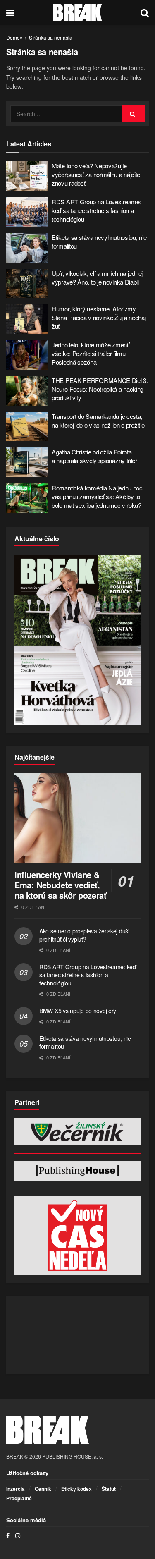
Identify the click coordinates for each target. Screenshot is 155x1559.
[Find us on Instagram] (17, 1535)
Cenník (43, 1488)
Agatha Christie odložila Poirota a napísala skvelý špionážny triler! (95, 456)
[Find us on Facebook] (8, 1535)
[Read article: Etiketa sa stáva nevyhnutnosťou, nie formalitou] (27, 248)
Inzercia (15, 1488)
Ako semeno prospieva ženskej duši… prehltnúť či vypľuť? (87, 935)
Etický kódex (76, 1488)
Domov (14, 37)
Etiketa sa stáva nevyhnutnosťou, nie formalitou (85, 1042)
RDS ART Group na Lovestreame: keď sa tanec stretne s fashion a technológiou (96, 210)
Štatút (109, 1488)
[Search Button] (145, 12)
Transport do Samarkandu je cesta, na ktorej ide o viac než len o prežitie (98, 420)
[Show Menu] (10, 12)
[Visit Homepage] (77, 12)
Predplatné (19, 1498)
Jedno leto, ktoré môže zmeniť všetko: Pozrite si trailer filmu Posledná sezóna (90, 353)
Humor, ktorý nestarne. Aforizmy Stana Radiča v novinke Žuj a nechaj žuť (99, 317)
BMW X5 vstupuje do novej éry (77, 1011)
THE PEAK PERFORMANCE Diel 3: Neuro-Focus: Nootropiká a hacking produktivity (100, 389)
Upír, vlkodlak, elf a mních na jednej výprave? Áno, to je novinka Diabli (97, 277)
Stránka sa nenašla (50, 37)
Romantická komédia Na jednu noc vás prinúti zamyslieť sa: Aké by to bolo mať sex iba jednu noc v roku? (97, 496)
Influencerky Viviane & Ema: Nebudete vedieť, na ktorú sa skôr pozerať (60, 884)
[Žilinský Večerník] (77, 1131)
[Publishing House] (77, 1171)
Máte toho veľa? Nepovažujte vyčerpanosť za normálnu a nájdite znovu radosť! (96, 174)
